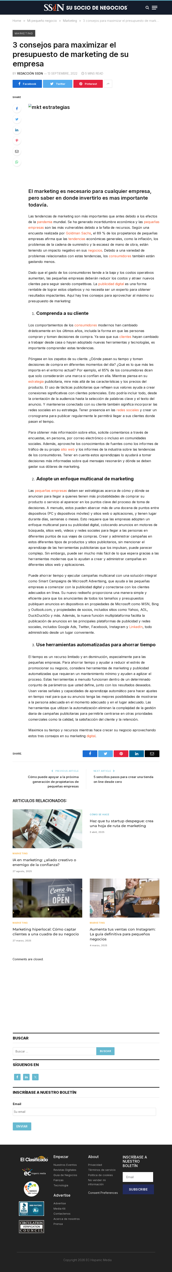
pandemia (44, 222)
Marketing (24, 33)
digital (91, 736)
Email (17, 1104)
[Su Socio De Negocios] (86, 7)
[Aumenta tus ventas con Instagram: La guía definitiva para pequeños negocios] (124, 898)
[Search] (147, 7)
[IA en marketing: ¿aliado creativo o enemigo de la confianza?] (47, 828)
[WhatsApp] (17, 162)
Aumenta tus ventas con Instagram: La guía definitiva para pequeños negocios (122, 934)
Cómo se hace (99, 814)
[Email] (17, 151)
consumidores (120, 256)
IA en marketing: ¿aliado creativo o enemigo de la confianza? (44, 862)
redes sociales (127, 410)
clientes (125, 337)
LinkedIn (136, 627)
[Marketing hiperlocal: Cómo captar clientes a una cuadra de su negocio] (47, 898)
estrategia (36, 381)
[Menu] (154, 7)
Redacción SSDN (30, 73)
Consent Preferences (103, 1192)
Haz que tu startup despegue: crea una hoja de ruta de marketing (121, 823)
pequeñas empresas (51, 491)
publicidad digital (111, 284)
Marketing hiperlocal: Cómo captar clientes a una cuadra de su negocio (46, 931)
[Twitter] (17, 119)
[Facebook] (17, 108)
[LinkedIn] (17, 130)
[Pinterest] (17, 140)
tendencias (76, 239)
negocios (95, 250)
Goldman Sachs (78, 233)
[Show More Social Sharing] (108, 84)
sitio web (68, 449)
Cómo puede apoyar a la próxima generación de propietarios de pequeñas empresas (53, 781)
